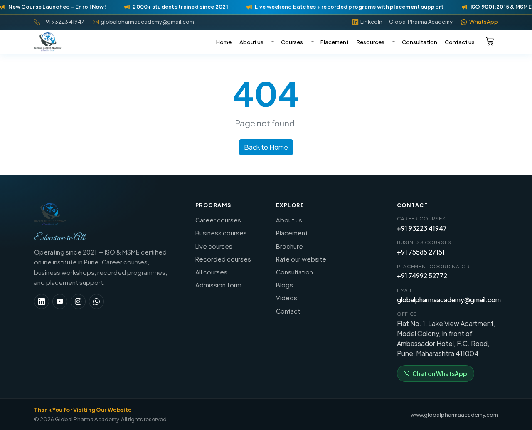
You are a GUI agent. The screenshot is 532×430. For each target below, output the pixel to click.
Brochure (289, 246)
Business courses (221, 233)
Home (224, 41)
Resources (370, 41)
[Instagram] (78, 301)
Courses (292, 41)
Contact (288, 311)
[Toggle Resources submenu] (392, 42)
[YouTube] (59, 301)
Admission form (218, 285)
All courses (211, 272)
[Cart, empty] (490, 41)
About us (251, 41)
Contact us (460, 41)
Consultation (419, 41)
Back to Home (266, 147)
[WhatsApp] (96, 301)
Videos (286, 297)
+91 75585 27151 (421, 252)
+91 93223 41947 (422, 228)
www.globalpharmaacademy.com (454, 414)
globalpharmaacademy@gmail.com (449, 300)
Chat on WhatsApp (439, 373)
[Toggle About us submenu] (271, 42)
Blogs (284, 285)
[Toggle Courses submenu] (311, 42)
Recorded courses (223, 259)
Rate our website (301, 259)
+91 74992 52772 (422, 275)
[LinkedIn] (41, 301)
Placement (334, 41)
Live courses (213, 246)
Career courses (218, 220)
